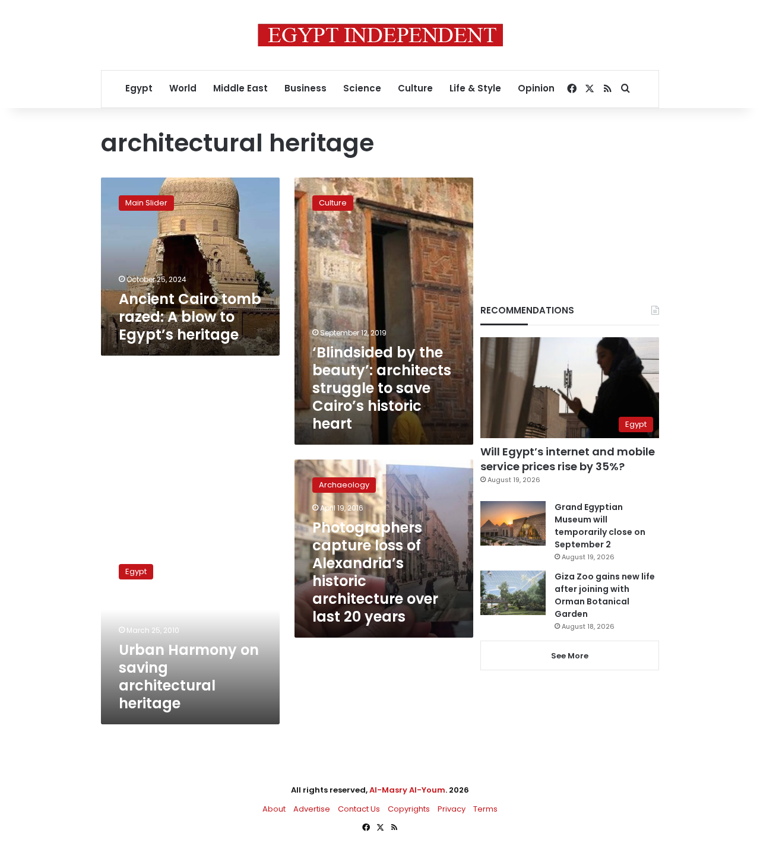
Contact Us (359, 809)
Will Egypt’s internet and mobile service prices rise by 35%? (567, 459)
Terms (485, 809)
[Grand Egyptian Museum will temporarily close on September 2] (513, 523)
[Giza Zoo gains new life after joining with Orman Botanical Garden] (513, 593)
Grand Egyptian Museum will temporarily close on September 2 (600, 525)
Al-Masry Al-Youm (407, 790)
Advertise (311, 809)
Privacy (452, 809)
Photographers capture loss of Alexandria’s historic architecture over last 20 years (375, 572)
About (274, 809)
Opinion (536, 88)
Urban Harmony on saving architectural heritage (189, 676)
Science (362, 88)
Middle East (240, 88)
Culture (415, 88)
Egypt (139, 88)
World (183, 88)
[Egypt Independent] (380, 35)
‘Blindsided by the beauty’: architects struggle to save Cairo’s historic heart (381, 388)
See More (569, 655)
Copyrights (409, 809)
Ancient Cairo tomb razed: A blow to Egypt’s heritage (190, 316)
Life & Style (475, 88)
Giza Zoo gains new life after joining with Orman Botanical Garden (605, 595)
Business (305, 88)
